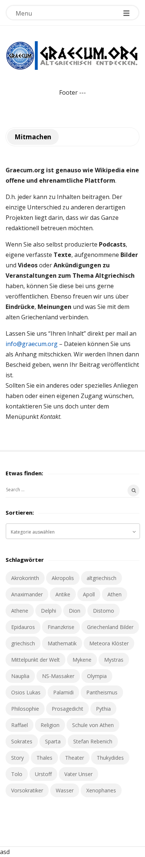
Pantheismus (101, 692)
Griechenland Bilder (110, 626)
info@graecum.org (32, 344)
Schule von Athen (93, 725)
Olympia (97, 676)
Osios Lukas (26, 692)
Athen (114, 594)
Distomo (103, 610)
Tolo (16, 774)
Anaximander (27, 594)
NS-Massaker (58, 676)
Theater (74, 757)
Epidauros (23, 626)
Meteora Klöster (109, 643)
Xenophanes (101, 790)
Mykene (81, 659)
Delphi (48, 610)
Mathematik (62, 643)
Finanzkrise (61, 626)
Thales (44, 757)
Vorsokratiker (27, 790)
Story (17, 757)
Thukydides (110, 757)
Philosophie (25, 708)
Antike (62, 594)
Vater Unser (78, 774)
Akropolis (63, 577)
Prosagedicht (67, 708)
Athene (19, 610)
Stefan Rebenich (92, 741)
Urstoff (43, 774)
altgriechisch (101, 577)
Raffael (19, 725)
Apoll (89, 594)
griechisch (23, 643)
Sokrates (21, 741)
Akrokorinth (25, 577)
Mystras (113, 659)
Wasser (65, 790)
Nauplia (20, 676)
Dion (74, 610)
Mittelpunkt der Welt (35, 659)
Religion (50, 725)
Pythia (103, 708)
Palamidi (63, 692)
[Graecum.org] (72, 55)
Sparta (53, 741)
